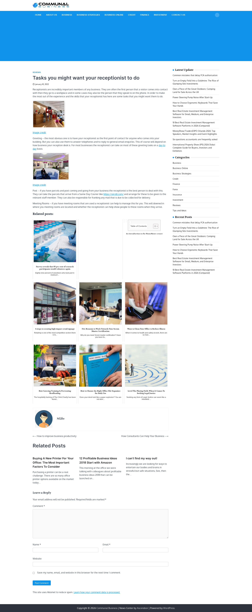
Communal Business (106, 608)
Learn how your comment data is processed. (97, 592)
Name (37, 544)
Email (106, 544)
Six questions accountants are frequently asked (195, 139)
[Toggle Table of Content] (154, 226)
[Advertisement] (126, 40)
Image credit (39, 132)
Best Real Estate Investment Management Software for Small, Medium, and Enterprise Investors (193, 114)
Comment (39, 506)
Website (37, 558)
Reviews (37, 72)
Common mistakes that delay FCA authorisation (195, 75)
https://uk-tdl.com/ (113, 194)
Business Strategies (88, 14)
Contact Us (178, 14)
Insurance (177, 194)
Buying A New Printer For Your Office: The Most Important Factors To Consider (53, 462)
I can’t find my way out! (141, 458)
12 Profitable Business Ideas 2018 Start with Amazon (98, 460)
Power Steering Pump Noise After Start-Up (192, 97)
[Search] (217, 15)
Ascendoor (142, 608)
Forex (175, 189)
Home (38, 14)
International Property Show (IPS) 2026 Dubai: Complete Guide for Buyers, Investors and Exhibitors (194, 147)
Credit (131, 14)
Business (67, 14)
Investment (160, 14)
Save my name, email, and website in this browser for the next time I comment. (79, 572)
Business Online (114, 14)
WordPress (169, 608)
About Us (51, 14)
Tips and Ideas (179, 210)
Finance (144, 14)
